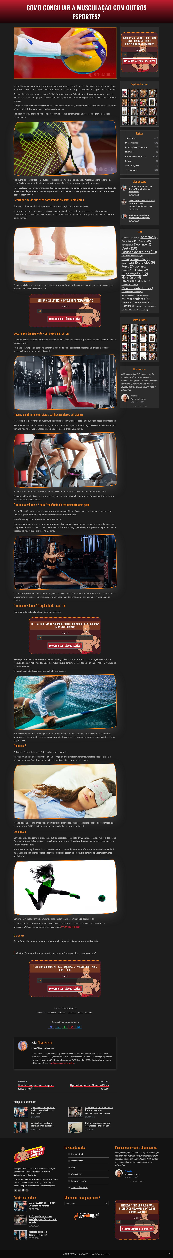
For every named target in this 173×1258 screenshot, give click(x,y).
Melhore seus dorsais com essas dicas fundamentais (98, 1124)
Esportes (88, 1012)
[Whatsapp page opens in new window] (27, 1190)
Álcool (143, 310)
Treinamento (69, 1008)
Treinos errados (130, 310)
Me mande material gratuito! (139, 61)
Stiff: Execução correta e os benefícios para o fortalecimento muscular (99, 1110)
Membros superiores (132, 291)
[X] (58, 1027)
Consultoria (76, 1174)
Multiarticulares (136, 298)
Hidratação (141, 270)
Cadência (144, 241)
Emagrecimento (136, 259)
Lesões (145, 281)
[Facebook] (51, 1027)
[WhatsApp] (65, 1027)
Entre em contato (78, 1181)
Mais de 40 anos (130, 284)
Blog (73, 1167)
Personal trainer (143, 302)
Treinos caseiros (149, 306)
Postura (128, 305)
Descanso (72, 1012)
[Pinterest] (72, 1027)
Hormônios (131, 277)
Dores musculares (132, 255)
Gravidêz (127, 270)
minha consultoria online (62, 1063)
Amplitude (129, 240)
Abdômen (126, 237)
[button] (133, 403)
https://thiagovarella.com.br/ (43, 1048)
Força (128, 266)
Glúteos (140, 266)
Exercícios (145, 262)
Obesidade (128, 302)
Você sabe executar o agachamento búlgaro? (42, 1124)
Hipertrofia (135, 273)
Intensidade (131, 280)
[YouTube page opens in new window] (19, 1190)
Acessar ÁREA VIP (79, 1187)
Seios (139, 306)
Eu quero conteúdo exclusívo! (65, 319)
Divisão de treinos (139, 251)
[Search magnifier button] (107, 1203)
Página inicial (77, 1154)
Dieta (80, 1012)
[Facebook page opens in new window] (15, 1190)
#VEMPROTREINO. (70, 927)
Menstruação (129, 295)
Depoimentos (77, 1160)
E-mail (65, 306)
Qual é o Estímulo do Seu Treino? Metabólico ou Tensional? (43, 1110)
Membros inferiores (137, 288)
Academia (51, 1012)
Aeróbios (61, 1012)
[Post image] (21, 1112)
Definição (127, 245)
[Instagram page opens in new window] (23, 1190)
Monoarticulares (143, 295)
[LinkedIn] (78, 1027)
